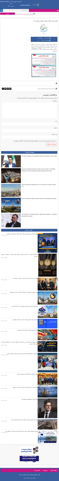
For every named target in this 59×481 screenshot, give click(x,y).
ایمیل (55, 127)
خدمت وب (26, 478)
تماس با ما (37, 470)
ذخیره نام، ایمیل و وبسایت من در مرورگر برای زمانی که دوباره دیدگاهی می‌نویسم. (35, 141)
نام (56, 121)
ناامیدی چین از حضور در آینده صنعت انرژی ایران (25, 14)
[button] (57, 10)
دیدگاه (55, 101)
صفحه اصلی (54, 470)
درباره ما (45, 470)
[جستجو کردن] (1, 10)
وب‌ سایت (54, 134)
